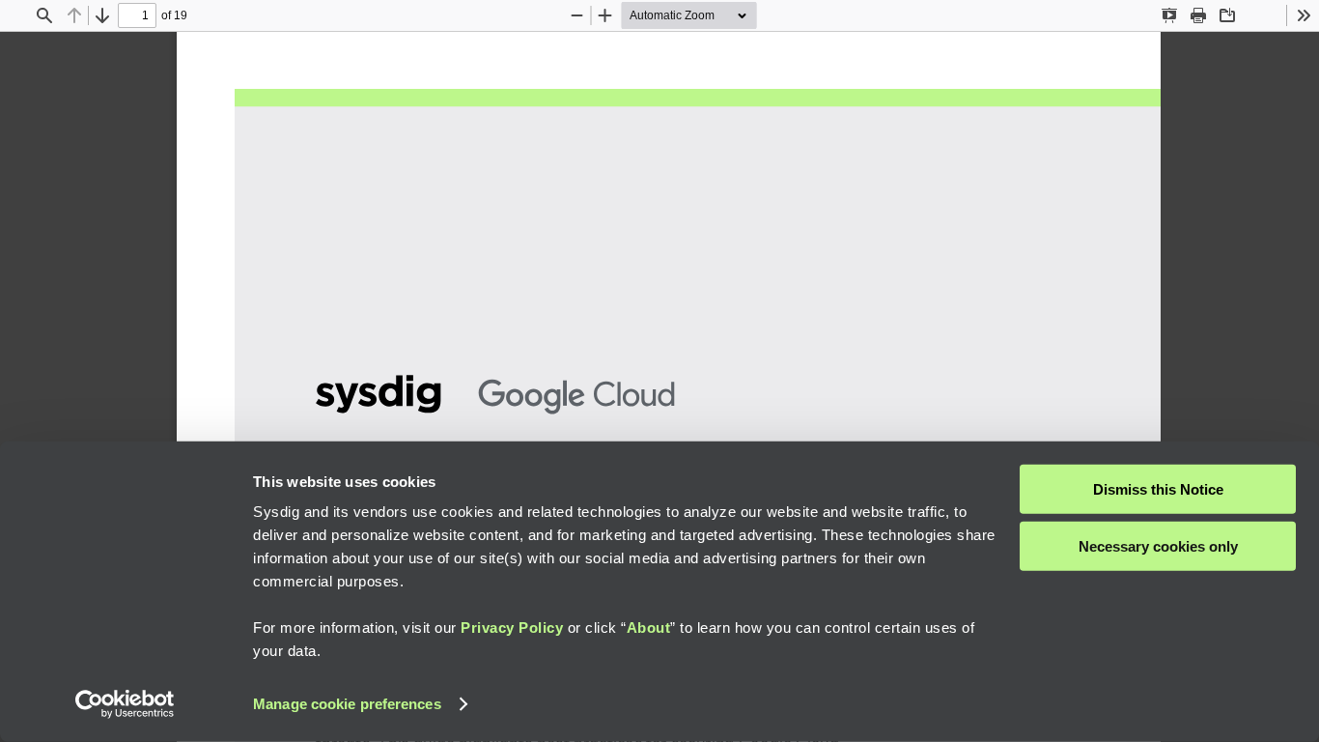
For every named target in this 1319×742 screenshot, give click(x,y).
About (649, 627)
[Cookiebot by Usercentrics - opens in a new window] (125, 704)
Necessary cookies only (1158, 545)
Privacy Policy (512, 627)
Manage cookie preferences (347, 704)
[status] (137, 15)
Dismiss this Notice (1158, 489)
